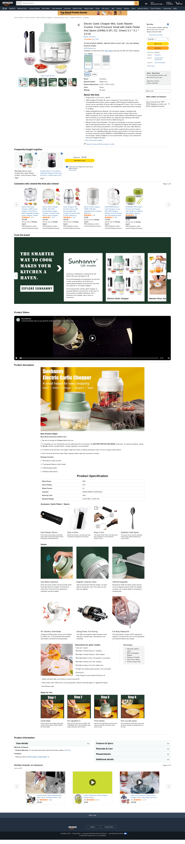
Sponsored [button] (17, 768)
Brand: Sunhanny (90, 37)
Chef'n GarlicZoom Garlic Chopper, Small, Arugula (96, 796)
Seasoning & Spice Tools (61, 17)
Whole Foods (77, 8)
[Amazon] (8, 3)
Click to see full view (48, 76)
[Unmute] (169, 358)
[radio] (23, 82)
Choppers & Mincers (76, 17)
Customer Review (27, 321)
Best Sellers (46, 8)
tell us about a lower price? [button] (37, 757)
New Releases (57, 8)
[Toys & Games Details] (161, 8)
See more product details (93, 140)
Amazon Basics (34, 8)
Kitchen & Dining (30, 17)
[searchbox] (78, 3)
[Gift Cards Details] (109, 8)
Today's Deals (88, 8)
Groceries (67, 8)
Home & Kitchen (19, 17)
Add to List (149, 91)
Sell (113, 8)
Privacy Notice (76, 833)
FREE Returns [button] (89, 48)
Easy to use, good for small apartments (47, 321)
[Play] (16, 358)
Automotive (167, 8)
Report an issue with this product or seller (100, 144)
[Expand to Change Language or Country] (98, 827)
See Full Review (68, 321)
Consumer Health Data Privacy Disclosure (94, 833)
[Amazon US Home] (73, 828)
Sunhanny (158, 55)
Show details (72, 170)
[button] (5, 8)
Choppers (86, 17)
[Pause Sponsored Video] (62, 787)
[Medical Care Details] (27, 8)
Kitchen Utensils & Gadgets (44, 17)
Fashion (119, 8)
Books (97, 8)
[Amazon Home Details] (148, 8)
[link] (51, 160)
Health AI (12, 8)
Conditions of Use (65, 833)
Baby (175, 8)
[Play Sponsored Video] (92, 782)
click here (67, 750)
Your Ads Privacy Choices (115, 833)
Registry (126, 8)
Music (134, 8)
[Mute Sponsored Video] (62, 791)
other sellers (109, 51)
